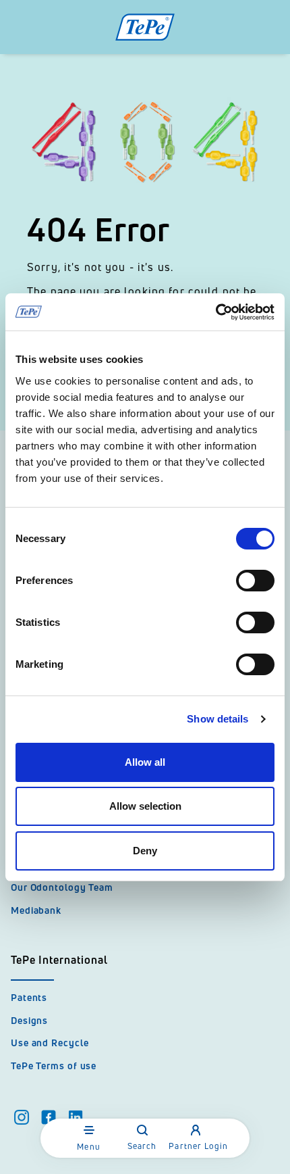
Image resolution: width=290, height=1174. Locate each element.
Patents (29, 997)
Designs (29, 1020)
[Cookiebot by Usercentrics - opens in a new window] (215, 312)
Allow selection (145, 806)
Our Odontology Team (62, 887)
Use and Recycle (50, 1042)
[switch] (255, 580)
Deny (145, 850)
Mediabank (36, 910)
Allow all (145, 762)
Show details (217, 719)
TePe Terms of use (53, 1065)
